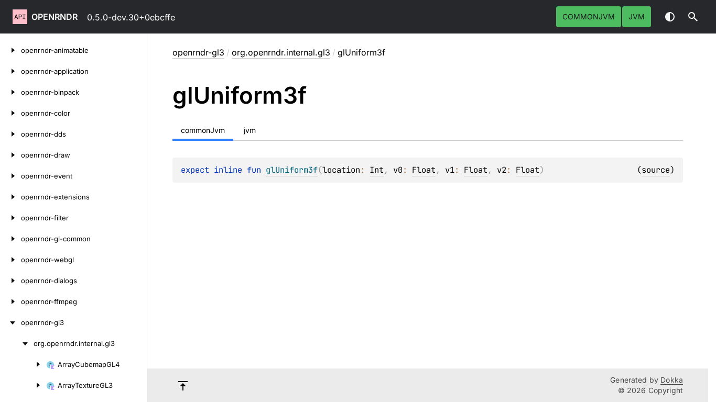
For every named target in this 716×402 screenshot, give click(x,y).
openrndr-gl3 (198, 52)
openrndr (54, 17)
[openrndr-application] (10, 71)
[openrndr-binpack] (10, 92)
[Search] (692, 16)
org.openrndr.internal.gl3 (281, 52)
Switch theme (669, 16)
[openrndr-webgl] (10, 259)
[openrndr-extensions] (10, 196)
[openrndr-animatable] (10, 50)
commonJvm (588, 16)
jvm (636, 16)
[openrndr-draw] (10, 154)
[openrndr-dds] (10, 134)
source (656, 169)
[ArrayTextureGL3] (23, 385)
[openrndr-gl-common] (10, 238)
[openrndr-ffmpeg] (10, 301)
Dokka (671, 379)
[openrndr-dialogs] (10, 280)
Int (377, 169)
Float (424, 169)
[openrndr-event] (10, 175)
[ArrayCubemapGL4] (23, 364)
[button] (692, 16)
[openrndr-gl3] (10, 322)
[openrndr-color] (10, 113)
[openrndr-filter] (10, 217)
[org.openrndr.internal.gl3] (17, 343)
